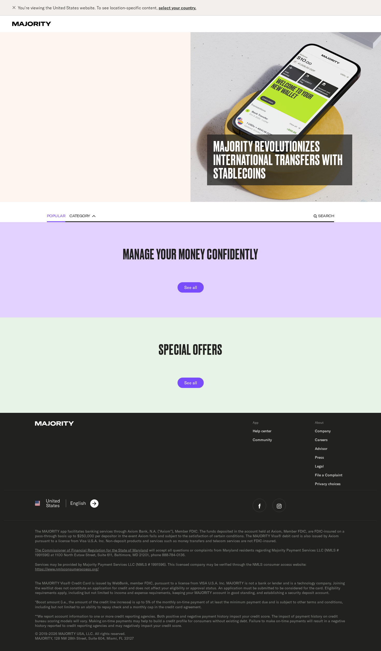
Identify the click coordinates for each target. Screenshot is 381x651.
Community (262, 439)
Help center (262, 431)
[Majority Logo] (31, 24)
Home (48, 42)
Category (79, 216)
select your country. (177, 7)
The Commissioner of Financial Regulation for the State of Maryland (91, 550)
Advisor (321, 448)
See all (190, 287)
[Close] (15, 8)
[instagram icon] (279, 505)
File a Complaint (328, 475)
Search (326, 216)
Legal (319, 466)
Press (319, 457)
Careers (321, 439)
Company (323, 431)
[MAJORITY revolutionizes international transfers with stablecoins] (285, 117)
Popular (56, 216)
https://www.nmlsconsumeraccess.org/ (67, 569)
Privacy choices (328, 484)
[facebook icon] (259, 505)
